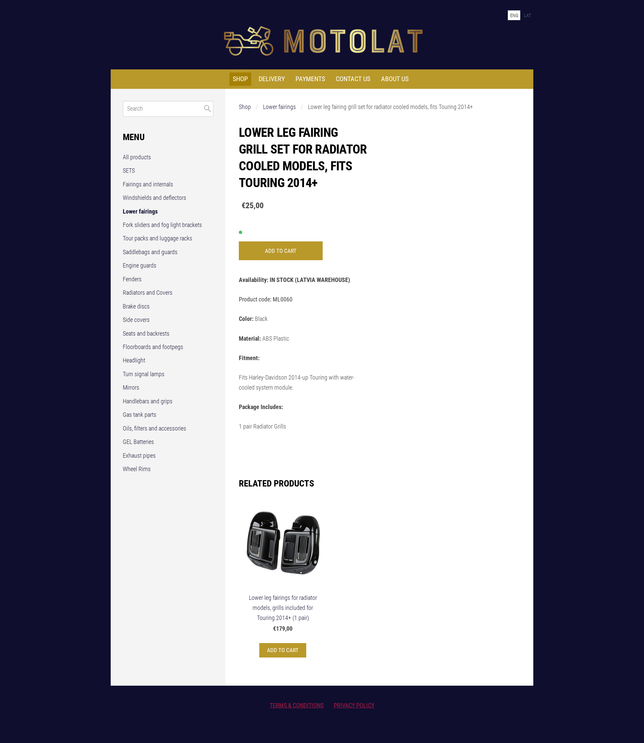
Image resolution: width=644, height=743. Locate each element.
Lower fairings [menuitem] (140, 211)
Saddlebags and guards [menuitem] (150, 252)
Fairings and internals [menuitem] (148, 184)
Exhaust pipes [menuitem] (139, 455)
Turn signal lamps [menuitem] (143, 374)
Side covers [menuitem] (136, 320)
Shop (245, 107)
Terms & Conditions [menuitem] (297, 705)
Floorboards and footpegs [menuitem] (153, 347)
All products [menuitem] (137, 157)
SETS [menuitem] (129, 170)
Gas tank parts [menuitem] (139, 414)
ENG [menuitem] (514, 15)
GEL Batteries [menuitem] (138, 442)
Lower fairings (279, 107)
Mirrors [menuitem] (131, 387)
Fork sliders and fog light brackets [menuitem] (162, 225)
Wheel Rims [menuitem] (137, 469)
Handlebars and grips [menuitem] (147, 401)
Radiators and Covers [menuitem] (147, 292)
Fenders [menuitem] (132, 279)
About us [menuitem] (395, 79)
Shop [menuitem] (240, 79)
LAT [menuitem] (527, 15)
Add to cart (281, 250)
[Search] (466, 15)
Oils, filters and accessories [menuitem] (154, 428)
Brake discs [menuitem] (136, 306)
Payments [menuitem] (310, 79)
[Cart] (483, 15)
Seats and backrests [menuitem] (146, 333)
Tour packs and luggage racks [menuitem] (157, 238)
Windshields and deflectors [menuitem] (154, 197)
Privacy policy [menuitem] (354, 705)
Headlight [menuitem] (134, 360)
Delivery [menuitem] (272, 79)
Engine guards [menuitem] (139, 265)
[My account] (499, 15)
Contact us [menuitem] (353, 79)
